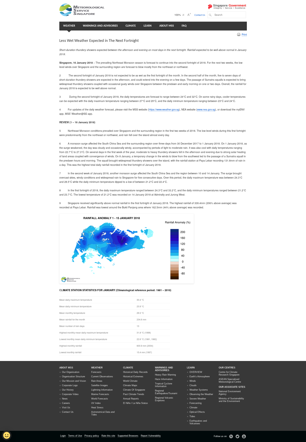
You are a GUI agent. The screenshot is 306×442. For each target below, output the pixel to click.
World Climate (130, 381)
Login (63, 435)
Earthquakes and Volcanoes (198, 422)
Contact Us (199, 15)
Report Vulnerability (151, 435)
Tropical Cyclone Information (163, 385)
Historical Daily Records (135, 372)
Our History (68, 389)
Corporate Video (70, 394)
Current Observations (102, 376)
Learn (148, 25)
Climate (131, 25)
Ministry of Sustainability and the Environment (231, 399)
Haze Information (163, 379)
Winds (192, 381)
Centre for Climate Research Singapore (229, 373)
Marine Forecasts (100, 394)
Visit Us (66, 407)
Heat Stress (97, 407)
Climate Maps (130, 385)
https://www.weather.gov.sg (164, 109)
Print (244, 34)
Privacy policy (91, 435)
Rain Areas (96, 381)
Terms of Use (75, 435)
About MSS (166, 25)
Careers (66, 403)
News (65, 398)
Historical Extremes (133, 376)
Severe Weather (197, 398)
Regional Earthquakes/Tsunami (166, 392)
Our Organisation (70, 372)
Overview (195, 372)
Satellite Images (99, 385)
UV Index (96, 403)
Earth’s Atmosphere (199, 376)
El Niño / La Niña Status (135, 403)
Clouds (193, 385)
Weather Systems (198, 389)
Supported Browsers (128, 435)
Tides (192, 416)
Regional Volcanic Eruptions (164, 399)
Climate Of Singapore (134, 389)
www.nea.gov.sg (206, 109)
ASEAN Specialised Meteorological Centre (230, 380)
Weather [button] (69, 25)
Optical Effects (197, 412)
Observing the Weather (201, 394)
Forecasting (195, 403)
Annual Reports (131, 398)
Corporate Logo (70, 385)
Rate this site (108, 435)
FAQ (184, 25)
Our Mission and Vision (74, 381)
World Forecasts (99, 398)
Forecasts (96, 372)
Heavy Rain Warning (165, 374)
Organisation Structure (73, 376)
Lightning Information (102, 389)
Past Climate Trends (133, 394)
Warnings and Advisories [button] (100, 25)
